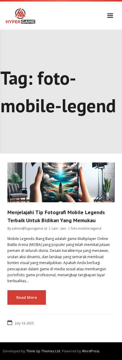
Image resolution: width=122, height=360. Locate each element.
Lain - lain (59, 228)
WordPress (90, 351)
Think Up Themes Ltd (43, 351)
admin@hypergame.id (29, 228)
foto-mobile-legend (86, 228)
